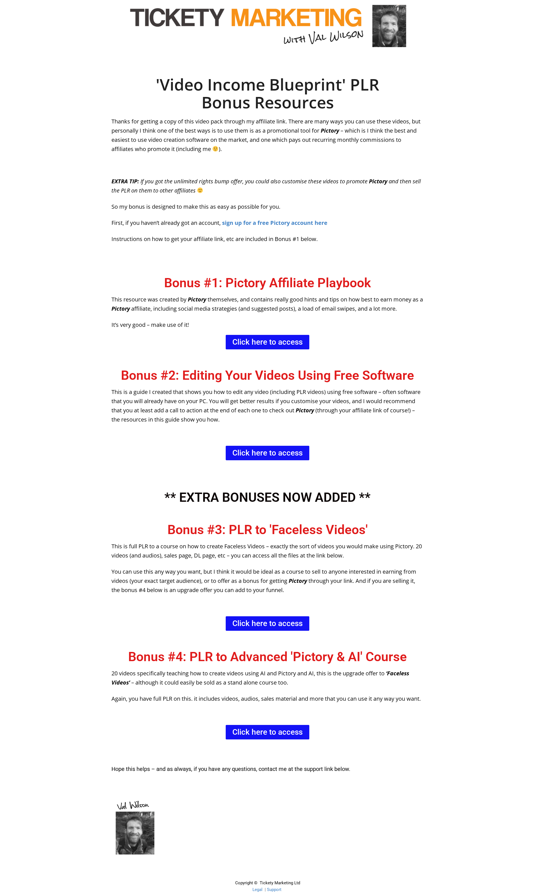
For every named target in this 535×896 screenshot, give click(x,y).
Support (274, 889)
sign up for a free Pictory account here (274, 223)
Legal (257, 889)
